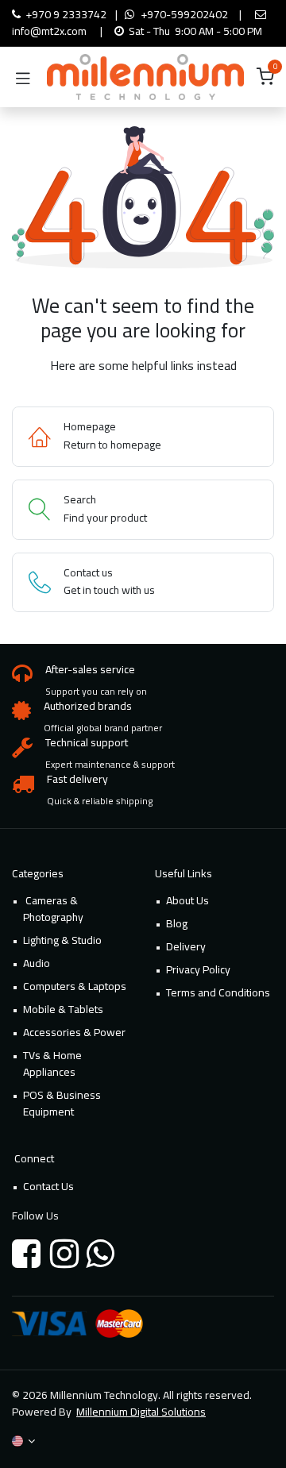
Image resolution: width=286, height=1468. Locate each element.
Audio (36, 963)
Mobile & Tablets (63, 1009)
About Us (187, 900)
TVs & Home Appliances (52, 1063)
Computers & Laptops (74, 986)
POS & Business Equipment (62, 1103)
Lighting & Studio (62, 940)
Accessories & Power (74, 1032)
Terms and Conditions (218, 992)
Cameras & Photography (53, 908)
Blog (176, 923)
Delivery (186, 946)
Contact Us (48, 1186)
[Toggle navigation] (23, 77)
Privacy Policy (198, 969)
